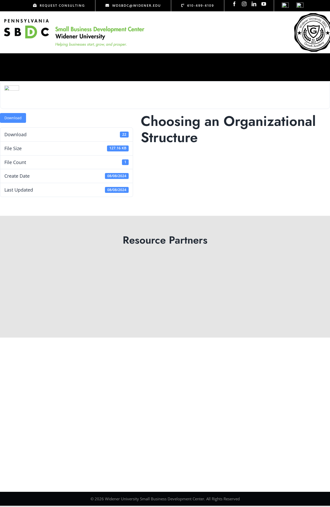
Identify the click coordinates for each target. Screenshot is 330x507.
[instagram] (244, 4)
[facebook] (234, 4)
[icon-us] (285, 5)
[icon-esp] (299, 5)
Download (13, 117)
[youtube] (263, 4)
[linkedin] (254, 4)
